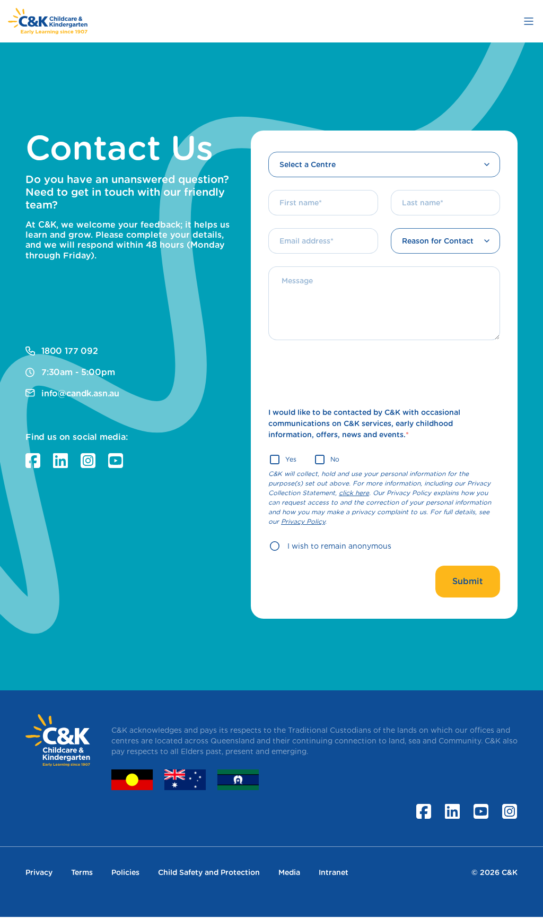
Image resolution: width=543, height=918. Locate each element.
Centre (289, 152)
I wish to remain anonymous (339, 546)
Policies (125, 872)
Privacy (38, 872)
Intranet (333, 872)
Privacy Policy (303, 521)
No (334, 459)
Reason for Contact (429, 229)
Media (289, 872)
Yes (290, 459)
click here (354, 493)
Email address (299, 228)
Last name (416, 190)
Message (291, 266)
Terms (82, 872)
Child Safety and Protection (209, 872)
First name (294, 190)
